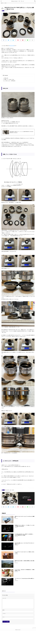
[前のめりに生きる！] (18, 1)
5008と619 (6, 78)
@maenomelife (11, 45)
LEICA (3, 10)
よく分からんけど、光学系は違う (10, 80)
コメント (4, 598)
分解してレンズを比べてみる (9, 79)
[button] (35, 1)
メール (3, 613)
